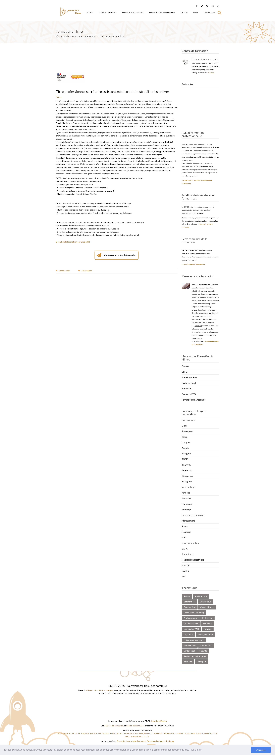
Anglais (185, 447)
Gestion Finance (191, 623)
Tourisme (188, 661)
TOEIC (185, 459)
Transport (201, 661)
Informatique (190, 645)
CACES (185, 570)
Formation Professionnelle (162, 12)
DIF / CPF (184, 12)
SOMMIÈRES (137, 736)
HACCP (186, 565)
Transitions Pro (189, 377)
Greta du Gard (189, 382)
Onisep (185, 366)
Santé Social (64, 270)
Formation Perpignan (146, 741)
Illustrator (186, 498)
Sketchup (186, 509)
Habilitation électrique (193, 559)
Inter (195, 12)
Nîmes (58, 97)
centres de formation (113, 725)
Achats (187, 596)
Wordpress (187, 475)
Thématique (209, 12)
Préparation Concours (194, 640)
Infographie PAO (191, 629)
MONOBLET (170, 733)
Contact (211, 73)
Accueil (90, 12)
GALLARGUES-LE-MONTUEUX (138, 733)
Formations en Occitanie (194, 399)
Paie (184, 537)
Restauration (206, 645)
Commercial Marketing (194, 612)
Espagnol (186, 453)
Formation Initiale (108, 12)
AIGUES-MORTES (65, 733)
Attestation (86, 270)
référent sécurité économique (99, 690)
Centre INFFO (189, 394)
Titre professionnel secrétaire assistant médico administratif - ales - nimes (112, 91)
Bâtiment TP (189, 601)
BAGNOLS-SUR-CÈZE (91, 733)
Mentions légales (159, 721)
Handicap (186, 531)
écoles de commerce (135, 725)
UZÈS (146, 736)
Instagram (187, 481)
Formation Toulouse (165, 741)
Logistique (188, 634)
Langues (207, 629)
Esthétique (207, 618)
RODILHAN (189, 733)
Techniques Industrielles (195, 656)
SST (183, 576)
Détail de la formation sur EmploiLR (73, 242)
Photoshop (187, 503)
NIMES (180, 733)
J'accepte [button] (261, 750)
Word (184, 436)
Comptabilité (189, 607)
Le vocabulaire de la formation (193, 264)
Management (188, 520)
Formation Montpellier (127, 741)
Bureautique (205, 601)
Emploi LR (186, 388)
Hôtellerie (207, 623)
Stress (185, 526)
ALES (77, 733)
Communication (207, 607)
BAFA (184, 548)
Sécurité (203, 651)
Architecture (201, 596)
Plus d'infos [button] (196, 750)
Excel (184, 425)
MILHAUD (158, 733)
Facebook (187, 470)
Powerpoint (187, 431)
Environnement (191, 618)
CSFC (184, 371)
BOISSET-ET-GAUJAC (113, 733)
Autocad (186, 492)
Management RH (205, 634)
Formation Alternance (133, 12)
